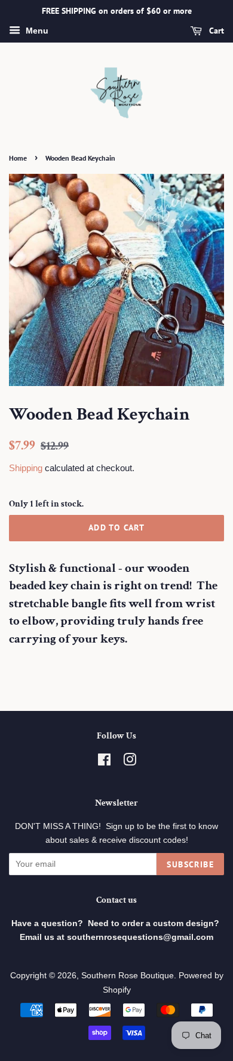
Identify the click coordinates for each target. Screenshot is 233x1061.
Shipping (25, 468)
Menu (35, 30)
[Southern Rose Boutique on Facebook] (104, 762)
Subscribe (190, 864)
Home (18, 157)
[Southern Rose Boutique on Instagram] (129, 762)
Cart (215, 30)
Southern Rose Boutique (127, 975)
